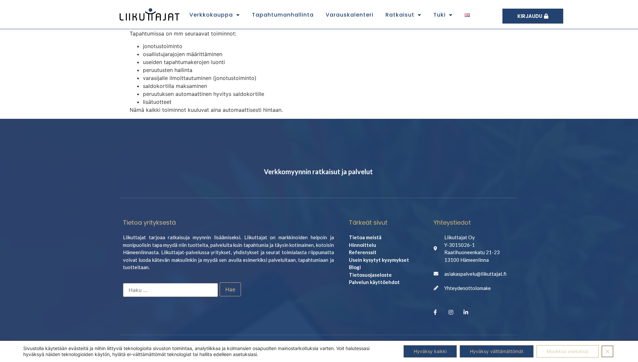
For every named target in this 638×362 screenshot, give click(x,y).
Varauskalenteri (349, 15)
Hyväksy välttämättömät (496, 351)
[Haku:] (170, 290)
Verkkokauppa (211, 15)
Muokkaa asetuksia (567, 351)
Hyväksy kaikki (430, 351)
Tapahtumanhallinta (283, 15)
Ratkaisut (399, 15)
